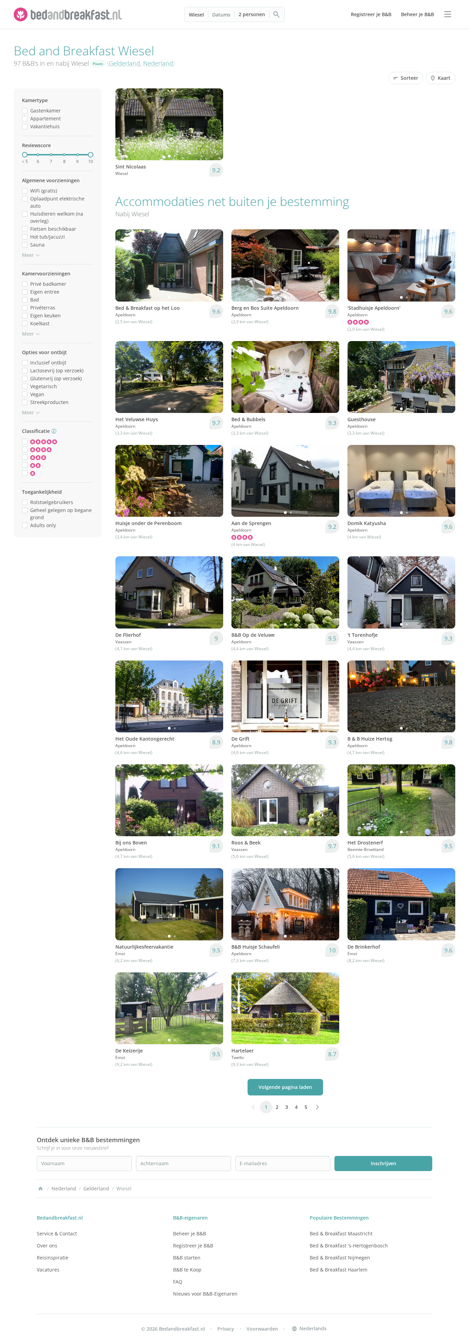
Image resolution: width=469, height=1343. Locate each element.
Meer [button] (28, 255)
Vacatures (48, 1269)
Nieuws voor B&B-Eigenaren (205, 1293)
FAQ (177, 1281)
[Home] (40, 1188)
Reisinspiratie (52, 1257)
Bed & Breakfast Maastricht (341, 1233)
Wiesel (196, 14)
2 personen (252, 14)
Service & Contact (57, 1233)
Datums (221, 14)
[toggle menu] (448, 14)
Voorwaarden (262, 1328)
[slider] (24, 154)
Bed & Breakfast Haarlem (338, 1269)
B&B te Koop (187, 1269)
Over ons (47, 1245)
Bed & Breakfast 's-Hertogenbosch (349, 1245)
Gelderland (124, 63)
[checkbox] (24, 110)
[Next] (213, 124)
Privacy (225, 1328)
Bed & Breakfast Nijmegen (340, 1257)
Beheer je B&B (189, 1233)
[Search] (276, 14)
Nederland (158, 63)
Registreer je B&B (193, 1245)
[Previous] (125, 124)
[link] (69, 14)
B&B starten (187, 1257)
